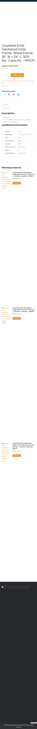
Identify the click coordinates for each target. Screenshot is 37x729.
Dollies (24, 81)
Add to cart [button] (17, 183)
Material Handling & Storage (14, 81)
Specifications (6, 108)
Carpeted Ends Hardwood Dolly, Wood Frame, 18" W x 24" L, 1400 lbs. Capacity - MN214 (24, 174)
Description (5, 104)
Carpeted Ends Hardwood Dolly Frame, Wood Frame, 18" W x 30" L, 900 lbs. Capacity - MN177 (23, 445)
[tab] (18, 103)
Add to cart (17, 75)
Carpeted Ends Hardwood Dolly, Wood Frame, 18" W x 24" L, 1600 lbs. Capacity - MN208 (24, 309)
